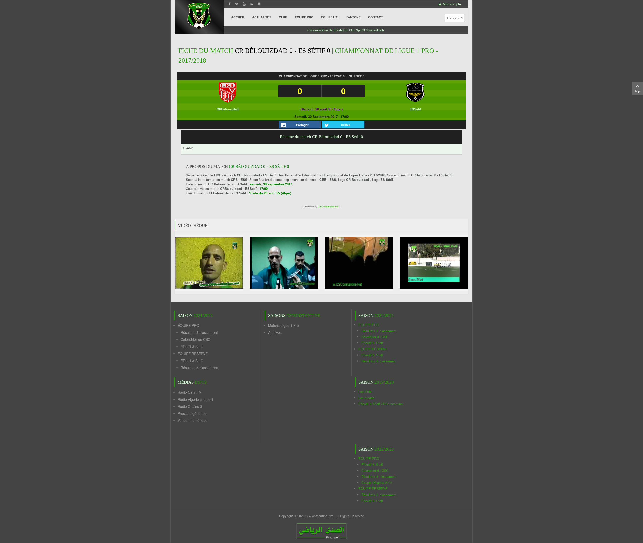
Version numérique (192, 420)
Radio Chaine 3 (190, 406)
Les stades (366, 397)
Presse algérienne (192, 413)
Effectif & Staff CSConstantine (380, 403)
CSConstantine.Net (328, 206)
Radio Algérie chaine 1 (195, 399)
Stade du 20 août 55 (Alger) (322, 109)
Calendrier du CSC (195, 339)
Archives (275, 332)
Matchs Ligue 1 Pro (283, 325)
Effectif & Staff (191, 346)
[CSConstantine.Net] (199, 15)
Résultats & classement (199, 332)
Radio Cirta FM (190, 392)
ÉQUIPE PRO (188, 325)
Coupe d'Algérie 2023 (376, 482)
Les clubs (365, 391)
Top (637, 91)
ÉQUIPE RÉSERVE (193, 353)
